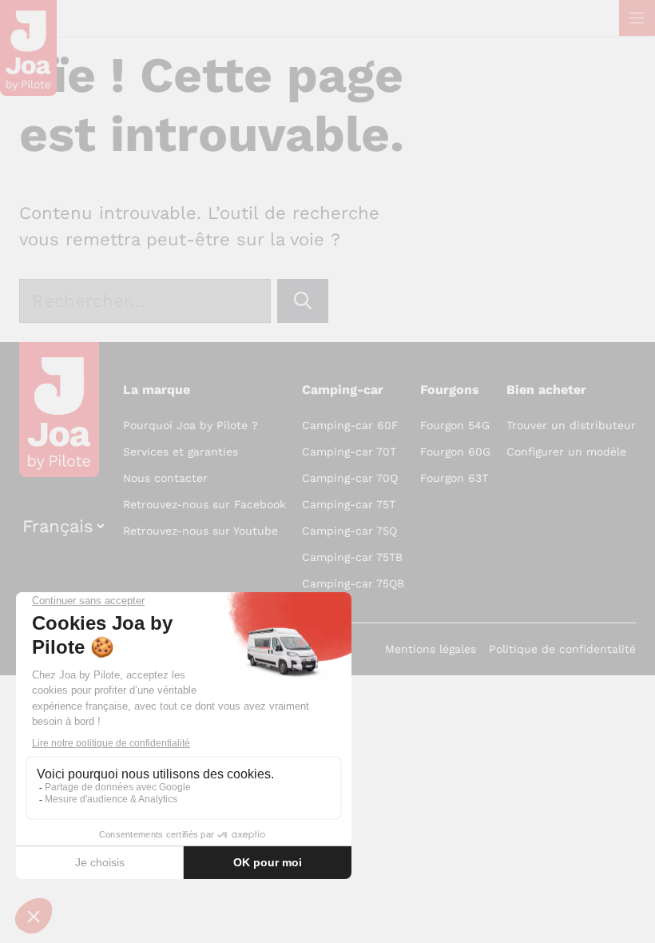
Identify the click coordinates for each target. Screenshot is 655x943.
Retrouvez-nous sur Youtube (200, 530)
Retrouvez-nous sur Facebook (204, 504)
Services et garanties (180, 451)
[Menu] (637, 18)
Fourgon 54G (455, 425)
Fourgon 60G (455, 451)
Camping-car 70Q (350, 478)
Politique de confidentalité (562, 649)
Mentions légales (430, 649)
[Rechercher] (302, 301)
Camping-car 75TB (352, 557)
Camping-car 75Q (349, 530)
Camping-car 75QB (353, 583)
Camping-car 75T (348, 504)
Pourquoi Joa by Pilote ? (190, 425)
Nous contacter (165, 478)
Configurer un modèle (566, 451)
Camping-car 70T (349, 451)
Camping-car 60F (350, 425)
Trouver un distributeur (571, 425)
